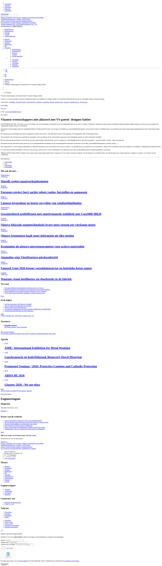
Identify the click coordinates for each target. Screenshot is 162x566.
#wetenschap (83, 102)
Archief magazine (9, 36)
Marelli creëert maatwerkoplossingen (15, 307)
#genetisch (46, 102)
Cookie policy (8, 522)
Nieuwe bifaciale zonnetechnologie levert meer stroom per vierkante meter (26, 422)
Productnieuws (8, 31)
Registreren (5, 564)
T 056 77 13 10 (9, 504)
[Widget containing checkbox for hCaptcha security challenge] (8, 551)
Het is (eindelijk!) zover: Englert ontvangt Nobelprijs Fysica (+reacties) (25, 291)
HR (5, 46)
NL (6, 70)
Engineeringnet (9, 79)
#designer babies (21, 102)
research (6, 83)
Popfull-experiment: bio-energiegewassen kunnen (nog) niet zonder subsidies (27, 289)
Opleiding (7, 48)
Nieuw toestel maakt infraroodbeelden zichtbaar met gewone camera (24, 427)
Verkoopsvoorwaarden (11, 527)
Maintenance (8, 44)
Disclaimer (7, 520)
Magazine (7, 9)
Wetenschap (8, 41)
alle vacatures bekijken (7, 332)
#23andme (12, 102)
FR (6, 71)
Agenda (6, 34)
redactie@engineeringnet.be (12, 502)
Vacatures (7, 5)
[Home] (5, 2)
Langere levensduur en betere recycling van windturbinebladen (23, 420)
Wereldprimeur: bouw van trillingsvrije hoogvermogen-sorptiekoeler (24, 429)
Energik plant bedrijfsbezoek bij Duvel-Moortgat (18, 311)
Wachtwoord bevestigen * (8, 544)
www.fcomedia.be (9, 458)
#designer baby (31, 102)
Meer (2, 296)
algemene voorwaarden (72, 561)
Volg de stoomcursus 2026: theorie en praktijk (18, 304)
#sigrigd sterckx (74, 102)
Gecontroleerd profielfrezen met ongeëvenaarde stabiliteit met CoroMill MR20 (27, 309)
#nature (52, 102)
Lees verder (4, 105)
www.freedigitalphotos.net (13, 112)
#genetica (39, 102)
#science (66, 102)
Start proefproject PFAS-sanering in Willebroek (18, 425)
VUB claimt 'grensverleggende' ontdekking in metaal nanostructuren (24, 293)
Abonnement (4, 14)
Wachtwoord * (5, 542)
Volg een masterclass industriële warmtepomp (17, 306)
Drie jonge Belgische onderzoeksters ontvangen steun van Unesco (24, 288)
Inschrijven (4, 442)
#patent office (59, 102)
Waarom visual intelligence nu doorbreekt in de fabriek (20, 424)
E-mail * (3, 540)
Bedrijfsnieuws (8, 29)
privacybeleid (24, 561)
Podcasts (7, 33)
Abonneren (7, 4)
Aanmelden (7, 11)
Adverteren (7, 7)
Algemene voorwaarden (11, 525)
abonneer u (4, 411)
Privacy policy (8, 524)
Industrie (7, 39)
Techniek (7, 43)
